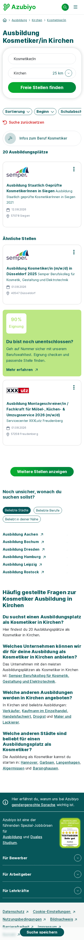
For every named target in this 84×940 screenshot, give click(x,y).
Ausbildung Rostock (21, 572)
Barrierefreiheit (16, 927)
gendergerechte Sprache (34, 805)
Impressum (47, 927)
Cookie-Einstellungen (52, 911)
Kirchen (37, 20)
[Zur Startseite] (20, 7)
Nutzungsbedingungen (22, 919)
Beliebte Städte (16, 510)
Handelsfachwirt (17, 716)
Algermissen (13, 768)
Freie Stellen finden (42, 87)
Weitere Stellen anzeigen (42, 471)
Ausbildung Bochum (21, 541)
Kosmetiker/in (56, 20)
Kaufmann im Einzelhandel (44, 711)
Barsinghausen (45, 768)
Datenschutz (13, 911)
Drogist (39, 716)
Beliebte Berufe (48, 510)
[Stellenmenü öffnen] (74, 169)
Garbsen (47, 762)
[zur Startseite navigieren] (5, 20)
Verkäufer (11, 711)
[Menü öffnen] (75, 7)
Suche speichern (42, 932)
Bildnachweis (61, 919)
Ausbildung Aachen (21, 534)
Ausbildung (19, 20)
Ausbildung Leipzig (20, 564)
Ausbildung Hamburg (22, 556)
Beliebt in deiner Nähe (21, 519)
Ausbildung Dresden (21, 549)
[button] (62, 73)
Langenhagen (68, 762)
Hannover (29, 762)
